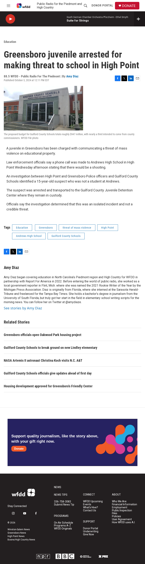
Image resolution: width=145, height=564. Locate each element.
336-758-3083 (62, 501)
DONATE (129, 6)
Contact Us (89, 510)
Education (10, 42)
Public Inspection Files (122, 512)
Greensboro (46, 227)
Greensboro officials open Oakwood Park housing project (42, 335)
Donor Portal (102, 5)
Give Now (88, 534)
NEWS (57, 487)
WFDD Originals (63, 528)
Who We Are (119, 501)
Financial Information (124, 504)
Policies (116, 516)
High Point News (16, 536)
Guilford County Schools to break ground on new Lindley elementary (50, 348)
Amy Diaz (72, 76)
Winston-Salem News (19, 529)
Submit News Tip (64, 504)
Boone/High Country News (21, 539)
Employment (119, 507)
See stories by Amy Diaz (23, 308)
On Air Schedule (63, 522)
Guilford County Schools (66, 235)
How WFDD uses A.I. (123, 522)
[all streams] (139, 18)
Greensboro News (17, 533)
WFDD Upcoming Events (93, 503)
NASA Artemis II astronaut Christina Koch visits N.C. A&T (43, 360)
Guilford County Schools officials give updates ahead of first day (48, 373)
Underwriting (90, 531)
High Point (107, 227)
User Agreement (122, 519)
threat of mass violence (77, 227)
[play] (10, 19)
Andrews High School (29, 235)
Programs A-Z (62, 525)
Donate (19, 448)
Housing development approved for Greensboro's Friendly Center (48, 386)
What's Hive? (90, 507)
